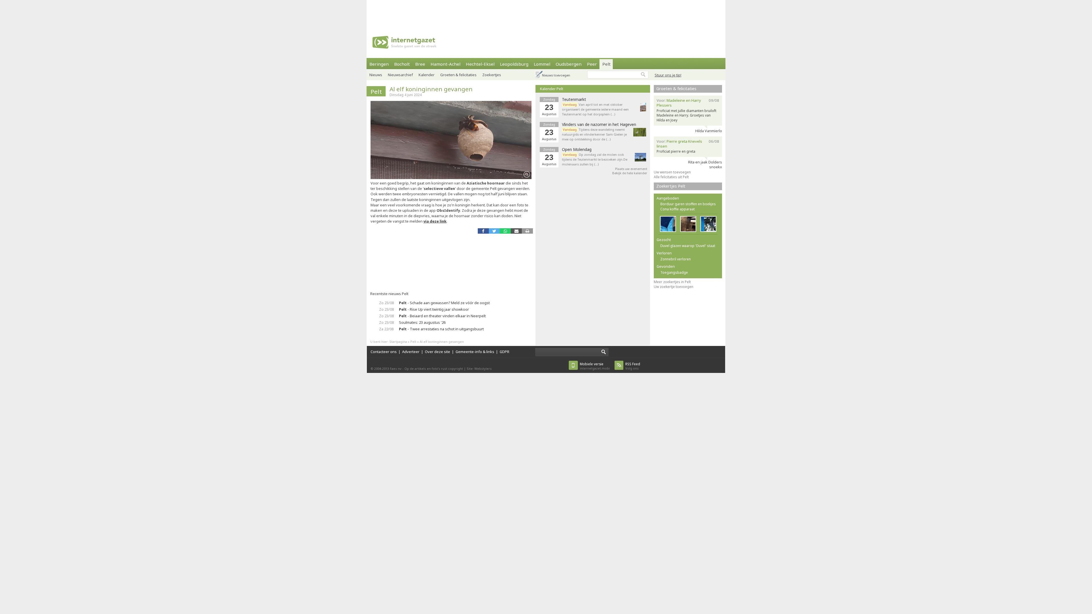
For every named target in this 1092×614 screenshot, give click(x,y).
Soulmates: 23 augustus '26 (422, 322)
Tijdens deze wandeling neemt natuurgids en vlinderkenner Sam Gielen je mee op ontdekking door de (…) (594, 134)
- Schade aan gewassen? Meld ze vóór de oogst (444, 302)
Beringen (379, 64)
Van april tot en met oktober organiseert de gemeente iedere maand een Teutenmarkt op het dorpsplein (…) (595, 109)
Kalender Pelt (551, 88)
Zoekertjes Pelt (670, 186)
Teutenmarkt (574, 99)
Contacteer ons (384, 351)
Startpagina (398, 341)
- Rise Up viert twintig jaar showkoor (434, 309)
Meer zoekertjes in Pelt (672, 281)
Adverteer (410, 351)
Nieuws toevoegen (556, 75)
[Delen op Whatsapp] (505, 231)
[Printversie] (527, 231)
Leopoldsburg (514, 64)
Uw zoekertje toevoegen (673, 286)
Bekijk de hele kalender (629, 173)
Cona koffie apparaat (677, 209)
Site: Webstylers (479, 368)
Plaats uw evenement (631, 169)
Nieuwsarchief (400, 74)
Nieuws (375, 74)
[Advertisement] (546, 13)
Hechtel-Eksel (480, 64)
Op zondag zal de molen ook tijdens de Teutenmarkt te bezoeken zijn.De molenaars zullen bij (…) (594, 159)
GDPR (504, 351)
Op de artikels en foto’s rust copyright (433, 368)
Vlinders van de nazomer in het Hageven (599, 124)
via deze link (434, 221)
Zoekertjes (491, 74)
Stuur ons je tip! (668, 75)
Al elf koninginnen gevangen (431, 89)
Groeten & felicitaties (458, 74)
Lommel (542, 64)
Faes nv (396, 368)
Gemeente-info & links (475, 351)
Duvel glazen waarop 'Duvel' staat (687, 245)
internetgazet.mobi (595, 366)
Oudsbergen (569, 64)
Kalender (427, 74)
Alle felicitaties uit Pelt (671, 177)
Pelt (606, 64)
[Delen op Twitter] (494, 231)
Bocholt (402, 64)
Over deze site (437, 351)
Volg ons (632, 366)
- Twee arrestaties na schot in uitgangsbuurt (441, 328)
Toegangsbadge (674, 272)
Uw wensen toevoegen (672, 172)
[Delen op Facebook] (483, 231)
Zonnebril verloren (675, 259)
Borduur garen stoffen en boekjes (688, 204)
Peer (592, 64)
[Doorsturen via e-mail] (516, 231)
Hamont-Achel (445, 64)
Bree (420, 64)
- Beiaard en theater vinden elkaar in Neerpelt (442, 315)
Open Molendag (577, 149)
